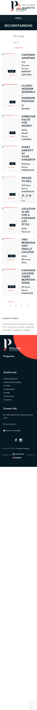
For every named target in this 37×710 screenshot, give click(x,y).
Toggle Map (18, 48)
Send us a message (13, 430)
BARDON (11, 75)
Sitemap (6, 393)
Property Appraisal (10, 379)
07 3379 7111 (28, 8)
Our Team (6, 386)
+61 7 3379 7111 (11, 424)
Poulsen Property (22, 448)
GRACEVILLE (10, 106)
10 (21, 306)
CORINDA (11, 136)
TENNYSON (11, 290)
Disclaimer (7, 400)
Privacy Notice (8, 396)
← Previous (10, 302)
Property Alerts (8, 389)
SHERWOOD (10, 167)
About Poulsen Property (12, 382)
